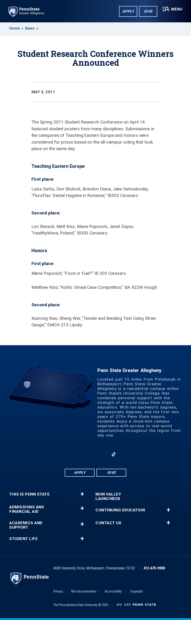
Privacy (58, 591)
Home (14, 28)
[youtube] (101, 454)
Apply (128, 11)
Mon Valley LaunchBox (108, 496)
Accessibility (113, 591)
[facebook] (77, 454)
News (30, 28)
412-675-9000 (154, 568)
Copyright (136, 591)
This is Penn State (29, 494)
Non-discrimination (83, 591)
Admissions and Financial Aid (26, 509)
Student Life (23, 539)
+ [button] (82, 494)
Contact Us (108, 523)
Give (148, 11)
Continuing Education (120, 510)
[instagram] (65, 454)
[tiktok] (113, 454)
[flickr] (126, 454)
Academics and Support (26, 525)
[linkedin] (89, 454)
